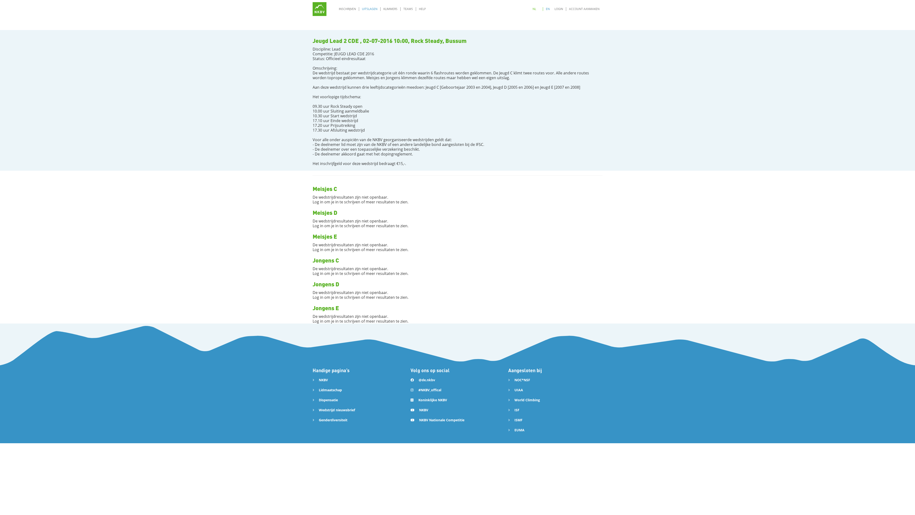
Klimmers (390, 9)
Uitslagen (369, 9)
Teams (408, 9)
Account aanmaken (584, 9)
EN (548, 9)
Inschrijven (347, 9)
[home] (319, 9)
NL (534, 9)
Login (558, 9)
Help (422, 9)
